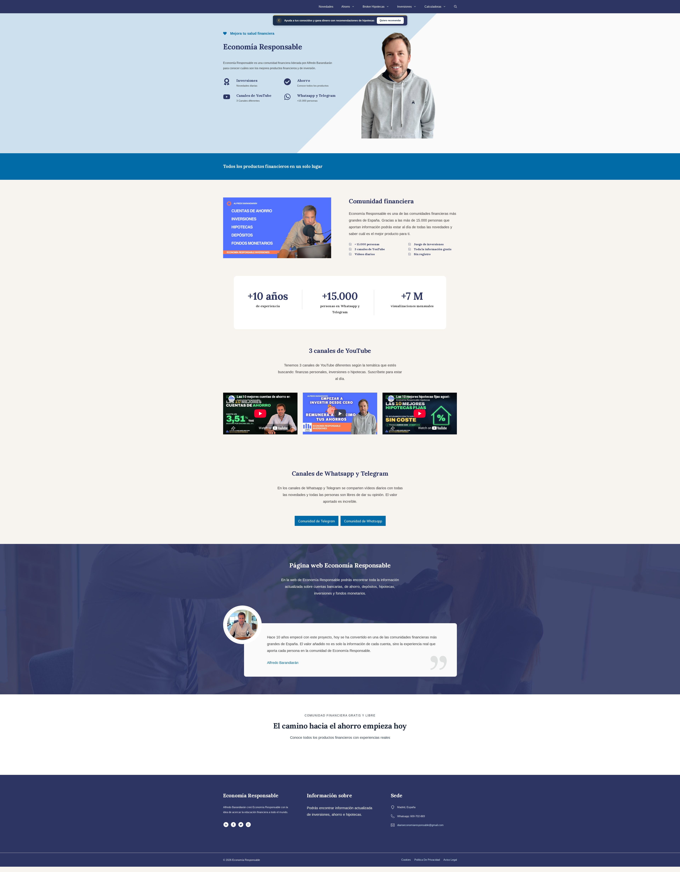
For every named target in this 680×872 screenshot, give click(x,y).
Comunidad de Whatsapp (363, 520)
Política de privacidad (427, 859)
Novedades (326, 6)
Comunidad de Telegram (316, 520)
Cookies (406, 859)
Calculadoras (432, 6)
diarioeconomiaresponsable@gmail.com (420, 825)
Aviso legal (450, 859)
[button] (455, 6)
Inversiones (404, 6)
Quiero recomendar (390, 20)
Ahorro (345, 6)
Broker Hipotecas (373, 6)
